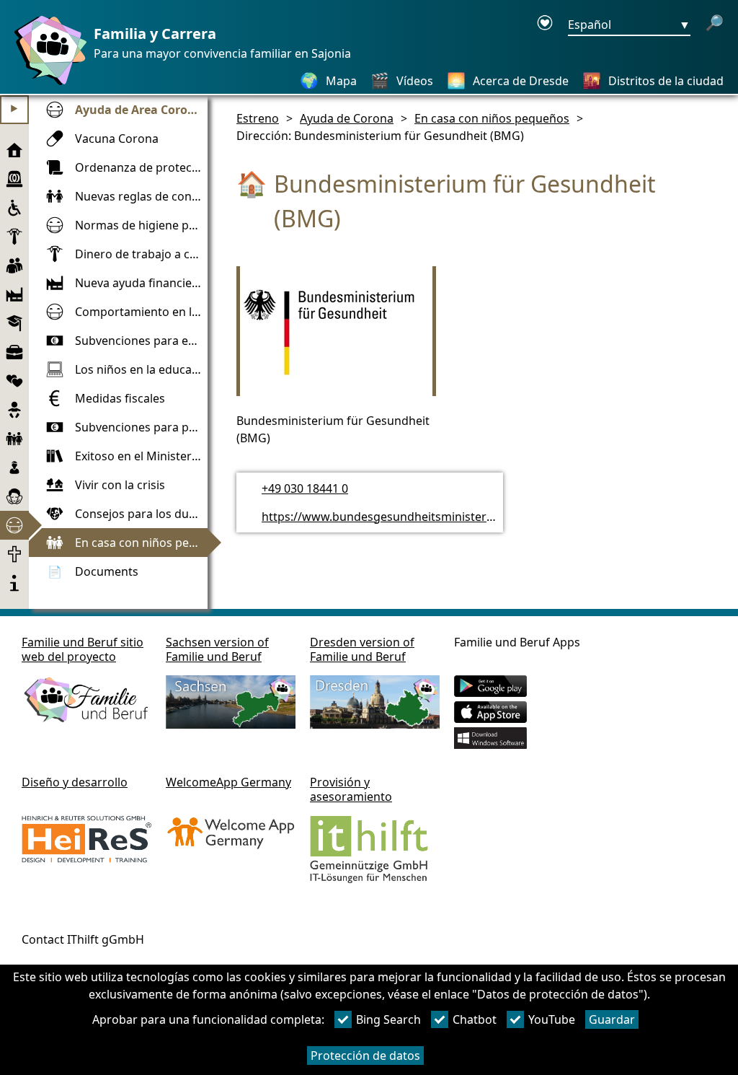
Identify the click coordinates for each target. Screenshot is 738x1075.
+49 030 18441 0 (305, 488)
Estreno (257, 118)
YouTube (551, 1019)
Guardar (612, 1019)
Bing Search (388, 1019)
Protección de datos (365, 1055)
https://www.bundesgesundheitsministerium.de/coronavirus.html (442, 517)
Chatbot (475, 1019)
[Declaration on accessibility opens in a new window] (545, 25)
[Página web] (47, 84)
